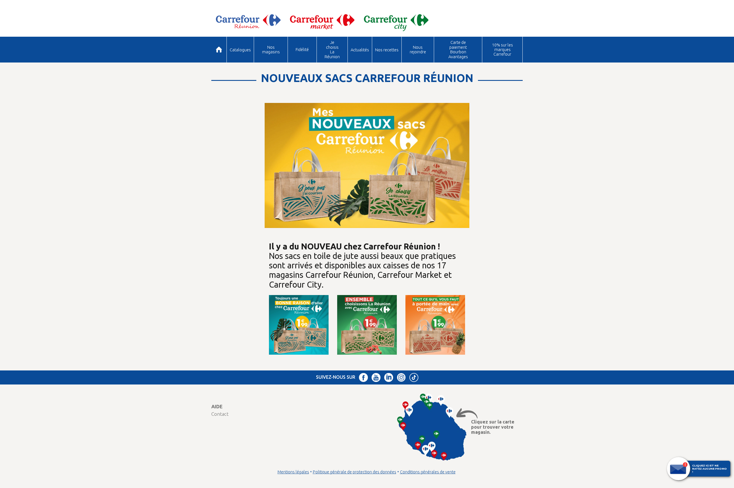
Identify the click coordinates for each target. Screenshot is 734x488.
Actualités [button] (360, 49)
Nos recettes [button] (387, 49)
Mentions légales (293, 472)
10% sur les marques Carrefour (502, 49)
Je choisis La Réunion (332, 49)
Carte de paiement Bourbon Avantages (458, 49)
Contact (220, 414)
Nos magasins (271, 49)
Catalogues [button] (240, 49)
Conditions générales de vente (428, 472)
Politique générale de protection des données (354, 472)
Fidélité (302, 49)
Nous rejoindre (418, 49)
